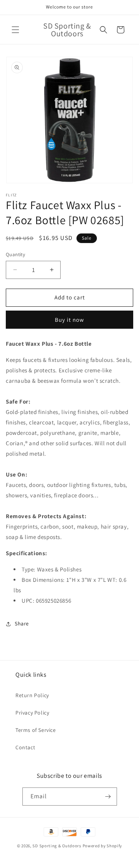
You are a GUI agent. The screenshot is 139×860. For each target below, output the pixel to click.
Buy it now (69, 319)
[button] (15, 29)
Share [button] (22, 623)
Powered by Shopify (102, 845)
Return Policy (32, 695)
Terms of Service (35, 730)
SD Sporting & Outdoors (56, 845)
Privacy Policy (32, 712)
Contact (25, 747)
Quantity (15, 254)
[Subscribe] (108, 796)
